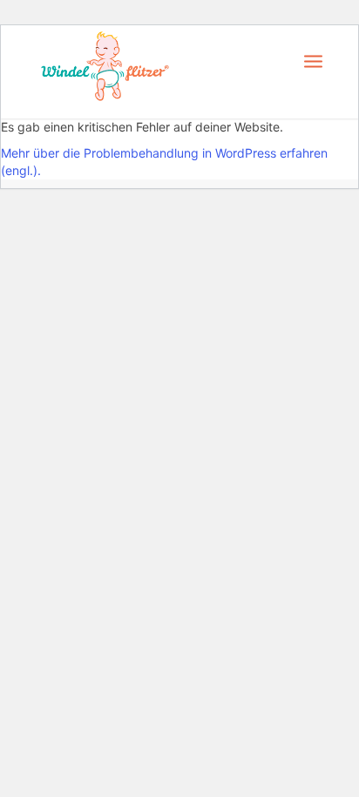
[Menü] (313, 60)
